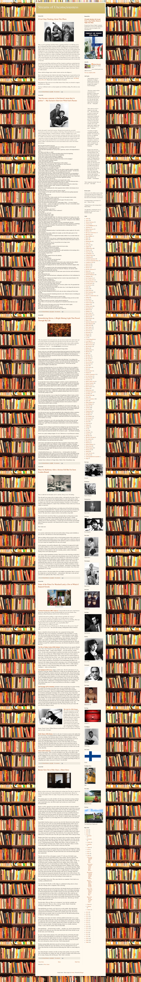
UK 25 (87, 430)
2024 (87, 834)
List (86, 337)
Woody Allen (88, 446)
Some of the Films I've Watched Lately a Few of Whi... (89, 892)
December (89, 835)
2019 (87, 920)
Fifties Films (88, 290)
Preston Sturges (89, 378)
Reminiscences (89, 390)
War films (88, 435)
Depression (88, 266)
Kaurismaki (88, 332)
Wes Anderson (89, 439)
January (89, 909)
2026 (87, 830)
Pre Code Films (89, 376)
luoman (72, 972)
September (89, 844)
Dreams (87, 271)
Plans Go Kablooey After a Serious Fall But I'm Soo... (89, 883)
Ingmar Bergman (89, 323)
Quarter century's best (90, 381)
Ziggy (87, 458)
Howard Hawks (89, 318)
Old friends (88, 364)
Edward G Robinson (90, 274)
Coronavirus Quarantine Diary (92, 260)
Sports (87, 400)
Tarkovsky (88, 406)
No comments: (57, 91)
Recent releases (89, 386)
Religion (87, 388)
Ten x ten (88, 409)
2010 (87, 938)
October (89, 842)
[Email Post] (62, 91)
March (88, 904)
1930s (87, 218)
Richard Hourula (97, 64)
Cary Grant (88, 245)
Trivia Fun (88, 423)
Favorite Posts (89, 285)
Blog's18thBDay (89, 236)
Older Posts (77, 962)
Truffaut (87, 425)
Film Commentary (89, 292)
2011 (87, 936)
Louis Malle (88, 341)
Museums (88, 351)
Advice (87, 220)
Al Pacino (88, 224)
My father (88, 355)
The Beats (88, 414)
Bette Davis (88, 234)
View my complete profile (89, 72)
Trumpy (87, 427)
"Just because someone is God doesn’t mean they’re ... (89, 867)
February (89, 906)
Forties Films (88, 301)
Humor (87, 320)
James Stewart (89, 329)
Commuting (88, 257)
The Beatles (88, 413)
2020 (87, 918)
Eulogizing (88, 276)
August (89, 847)
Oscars (87, 365)
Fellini (87, 287)
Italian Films (88, 325)
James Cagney (89, 327)
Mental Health (89, 350)
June (88, 851)
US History (88, 432)
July (88, 849)
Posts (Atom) (46, 964)
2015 (87, 928)
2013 (87, 932)
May (88, 853)
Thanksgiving (88, 411)
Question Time (89, 385)
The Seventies (89, 418)
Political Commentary (90, 374)
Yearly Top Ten (89, 453)
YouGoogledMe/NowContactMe (92, 456)
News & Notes (89, 362)
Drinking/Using (89, 273)
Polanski (87, 372)
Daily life (88, 264)
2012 (87, 934)
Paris (87, 369)
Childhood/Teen (89, 248)
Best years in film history (91, 232)
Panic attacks (88, 367)
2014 (87, 930)
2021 (87, 916)
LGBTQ (87, 336)
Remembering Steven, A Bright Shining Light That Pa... (89, 875)
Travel (87, 421)
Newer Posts (41, 962)
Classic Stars (88, 252)
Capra (87, 243)
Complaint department (90, 259)
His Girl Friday (89, 315)
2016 (87, 926)
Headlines (88, 311)
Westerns (87, 441)
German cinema (89, 306)
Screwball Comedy (90, 392)
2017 (87, 924)
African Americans (90, 222)
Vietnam (87, 434)
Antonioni (88, 227)
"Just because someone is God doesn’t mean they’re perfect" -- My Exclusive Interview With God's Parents (57, 99)
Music (87, 353)
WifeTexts (88, 442)
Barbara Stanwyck (89, 229)
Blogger (81, 972)
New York (88, 360)
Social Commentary (90, 399)
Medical (87, 348)
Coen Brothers (89, 253)
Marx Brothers (89, 346)
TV (86, 428)
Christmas (88, 250)
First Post (88, 299)
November (89, 839)
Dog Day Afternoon (90, 269)
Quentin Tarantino (89, 383)
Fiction (87, 288)
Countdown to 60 (89, 262)
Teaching (88, 407)
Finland (87, 297)
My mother (88, 357)
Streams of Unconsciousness (58, 7)
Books (87, 239)
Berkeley (87, 231)
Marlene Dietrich (89, 343)
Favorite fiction (89, 283)
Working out (88, 449)
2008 (87, 942)
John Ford (88, 330)
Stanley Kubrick (89, 402)
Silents (87, 397)
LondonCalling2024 (90, 339)
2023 (87, 912)
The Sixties (88, 420)
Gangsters (88, 304)
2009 (87, 940)
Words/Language (89, 448)
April (88, 855)
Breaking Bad (88, 241)
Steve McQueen (89, 404)
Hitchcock (88, 316)
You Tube (88, 455)
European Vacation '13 (90, 281)
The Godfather (89, 416)
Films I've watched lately (91, 295)
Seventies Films (89, 395)
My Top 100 (88, 358)
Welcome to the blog (90, 437)
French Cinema (89, 302)
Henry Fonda (88, 313)
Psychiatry (88, 379)
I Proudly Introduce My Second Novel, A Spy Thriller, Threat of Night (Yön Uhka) (92, 20)
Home (59, 962)
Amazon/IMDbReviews (90, 225)
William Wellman (89, 444)
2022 (87, 914)
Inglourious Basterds (90, 322)
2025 (87, 832)
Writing (87, 451)
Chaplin (87, 246)
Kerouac (87, 334)
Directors (88, 267)
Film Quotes (88, 294)
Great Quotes (88, 308)
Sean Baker (88, 393)
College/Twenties (89, 255)
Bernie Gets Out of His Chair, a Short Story (53, 770)
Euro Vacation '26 (89, 278)
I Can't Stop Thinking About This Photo (52, 19)
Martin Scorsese (89, 344)
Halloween (88, 309)
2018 (87, 922)
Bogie (87, 238)
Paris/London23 (89, 371)
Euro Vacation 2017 (90, 280)
